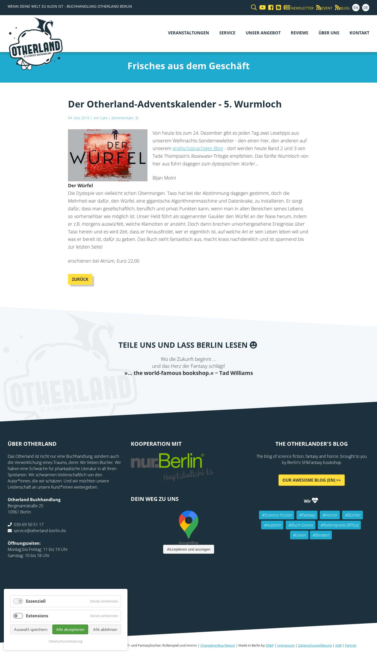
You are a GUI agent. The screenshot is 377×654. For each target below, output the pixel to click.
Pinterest (219, 387)
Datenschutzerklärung (315, 645)
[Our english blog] (277, 8)
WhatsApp (199, 387)
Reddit (188, 387)
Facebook (158, 387)
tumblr (209, 387)
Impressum (286, 645)
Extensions (37, 616)
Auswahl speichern (30, 629)
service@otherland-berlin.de (40, 530)
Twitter (168, 387)
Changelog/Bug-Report (217, 645)
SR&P (270, 645)
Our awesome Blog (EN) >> (311, 480)
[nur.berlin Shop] (172, 478)
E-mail (178, 387)
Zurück (80, 279)
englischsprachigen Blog (198, 148)
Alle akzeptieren (70, 629)
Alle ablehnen (105, 629)
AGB (338, 645)
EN (355, 7)
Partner (350, 645)
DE (365, 7)
